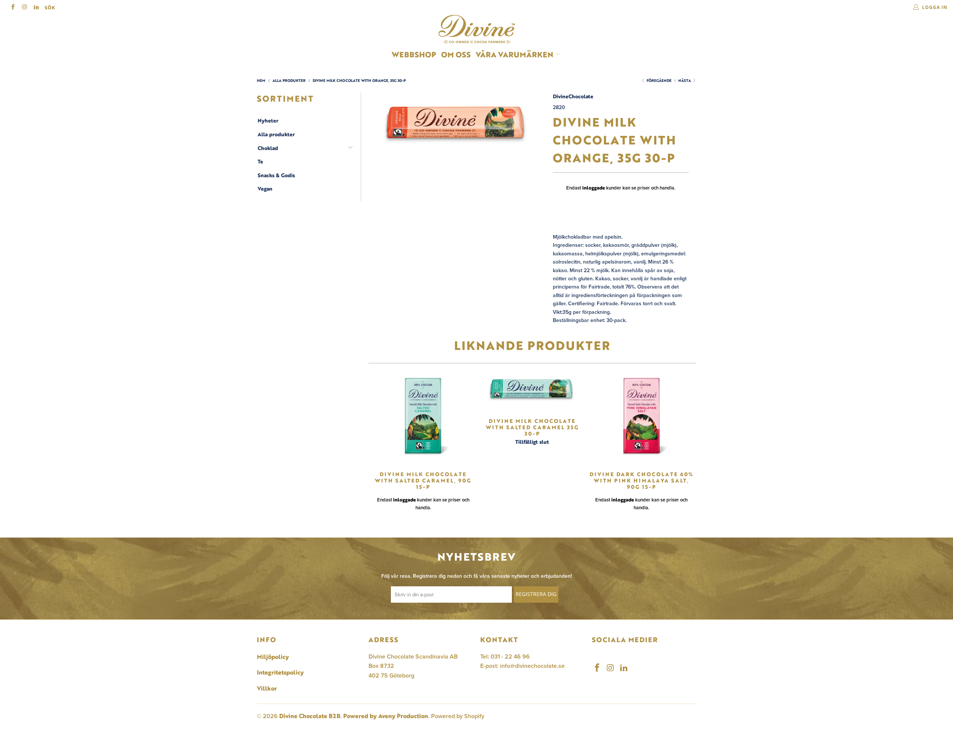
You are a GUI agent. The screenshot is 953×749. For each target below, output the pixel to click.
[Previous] (376, 444)
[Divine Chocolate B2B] (476, 29)
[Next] (688, 444)
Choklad (268, 148)
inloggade (593, 187)
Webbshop (414, 54)
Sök (50, 7)
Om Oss (456, 54)
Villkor (267, 688)
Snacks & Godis (276, 175)
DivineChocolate (573, 96)
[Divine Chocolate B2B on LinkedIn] (36, 7)
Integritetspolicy (280, 672)
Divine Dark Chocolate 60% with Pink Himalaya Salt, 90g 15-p (641, 417)
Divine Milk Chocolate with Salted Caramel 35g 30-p (532, 391)
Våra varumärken (514, 54)
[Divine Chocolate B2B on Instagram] (24, 7)
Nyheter (268, 120)
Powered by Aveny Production (385, 715)
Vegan (265, 188)
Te (260, 161)
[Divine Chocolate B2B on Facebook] (12, 7)
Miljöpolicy (273, 656)
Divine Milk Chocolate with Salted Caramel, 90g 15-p (423, 417)
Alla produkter (276, 134)
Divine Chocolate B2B (309, 715)
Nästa (685, 80)
